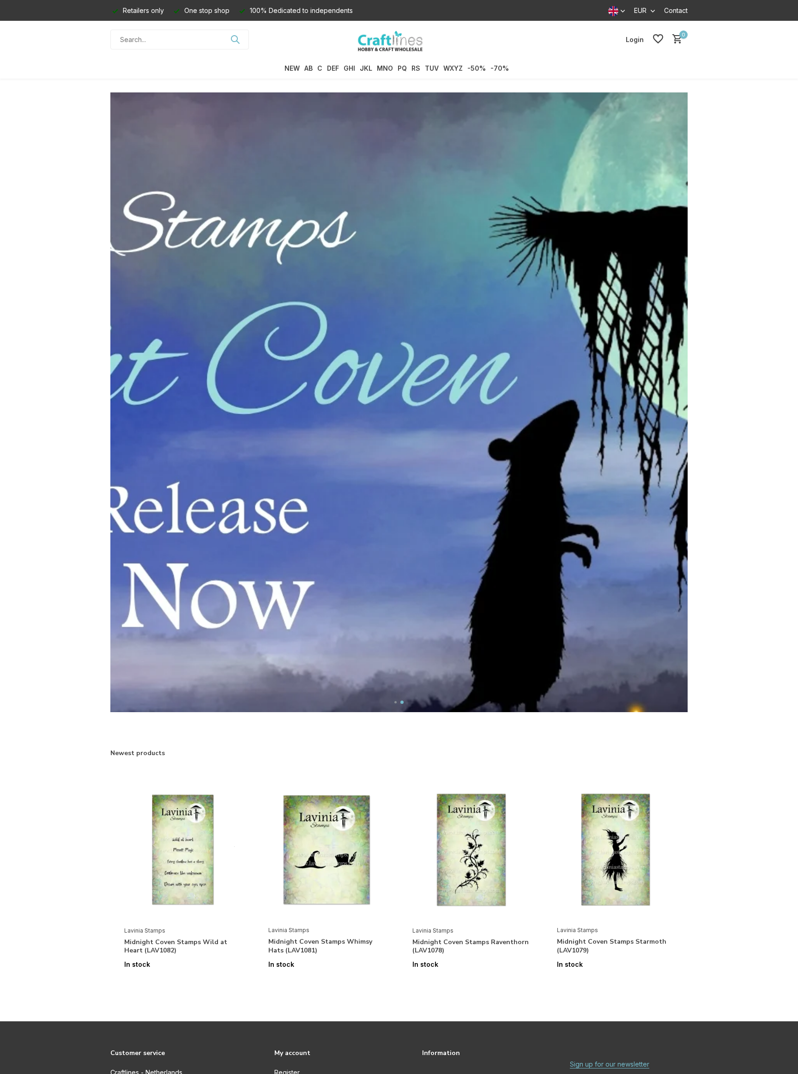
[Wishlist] (658, 39)
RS (415, 68)
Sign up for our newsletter (609, 1064)
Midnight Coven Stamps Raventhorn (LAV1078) (470, 946)
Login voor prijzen (182, 984)
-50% (476, 68)
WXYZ (453, 68)
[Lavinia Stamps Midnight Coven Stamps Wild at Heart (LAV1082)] (182, 849)
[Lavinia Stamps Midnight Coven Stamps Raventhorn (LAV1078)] (470, 849)
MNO (385, 68)
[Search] (235, 39)
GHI (349, 68)
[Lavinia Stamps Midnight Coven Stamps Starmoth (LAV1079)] (615, 849)
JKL (366, 68)
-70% (499, 68)
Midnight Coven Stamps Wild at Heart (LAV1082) (175, 946)
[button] (396, 702)
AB (308, 68)
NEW (292, 68)
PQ (402, 68)
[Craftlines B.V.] (399, 39)
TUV (432, 68)
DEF (333, 68)
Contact (676, 10)
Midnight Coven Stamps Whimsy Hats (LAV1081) (320, 946)
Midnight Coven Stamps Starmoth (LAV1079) (611, 946)
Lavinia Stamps (144, 930)
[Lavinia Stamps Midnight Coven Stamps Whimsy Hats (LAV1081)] (326, 849)
